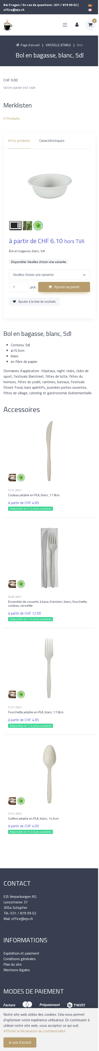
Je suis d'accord (20, 1042)
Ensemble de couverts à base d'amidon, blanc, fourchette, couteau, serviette (47, 603)
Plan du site (12, 964)
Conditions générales (19, 958)
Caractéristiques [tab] (51, 140)
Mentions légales (16, 970)
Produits (11, 118)
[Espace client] (77, 25)
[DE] (90, 4)
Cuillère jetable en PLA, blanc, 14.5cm (33, 818)
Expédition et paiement (21, 953)
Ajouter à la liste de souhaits (37, 301)
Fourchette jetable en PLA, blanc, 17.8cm (36, 712)
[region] (49, 140)
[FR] (90, 9)
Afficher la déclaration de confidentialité (34, 1031)
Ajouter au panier (67, 287)
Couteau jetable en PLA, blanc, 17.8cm (34, 495)
